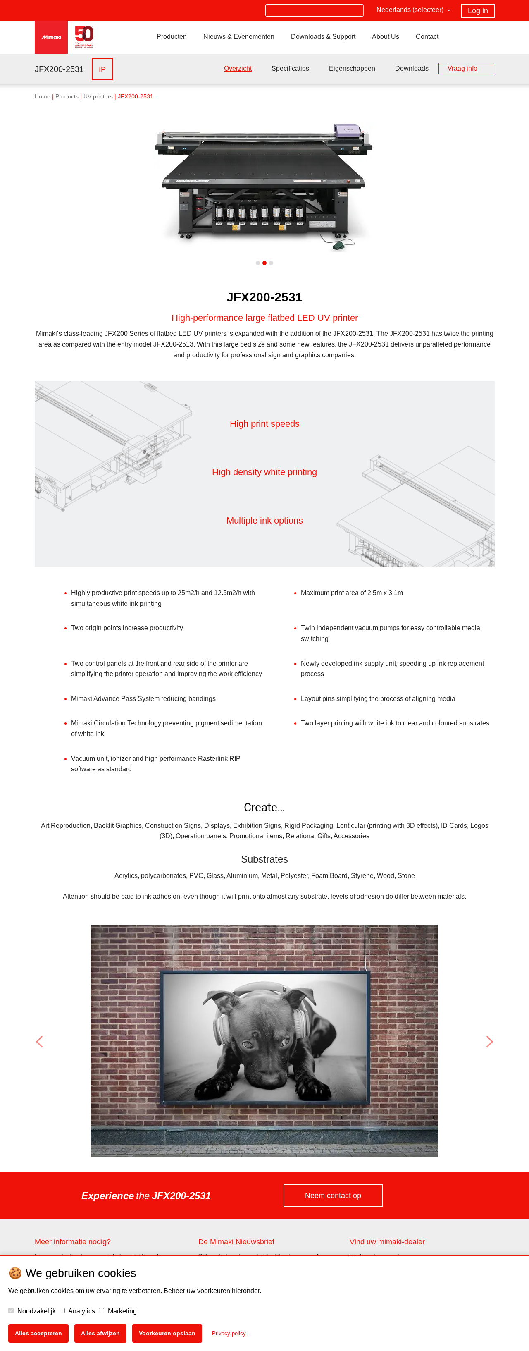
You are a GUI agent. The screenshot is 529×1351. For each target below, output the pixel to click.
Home (42, 96)
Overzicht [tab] (238, 68)
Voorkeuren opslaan (167, 1333)
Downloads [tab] (412, 68)
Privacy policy (229, 1333)
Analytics (81, 1311)
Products (67, 96)
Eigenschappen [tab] (352, 68)
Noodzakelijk (36, 1311)
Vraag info (462, 68)
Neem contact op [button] (333, 1195)
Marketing (121, 1311)
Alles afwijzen (100, 1333)
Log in (478, 11)
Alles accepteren (38, 1333)
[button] (69, 1041)
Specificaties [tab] (290, 68)
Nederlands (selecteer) (410, 9)
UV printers (98, 96)
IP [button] (102, 69)
